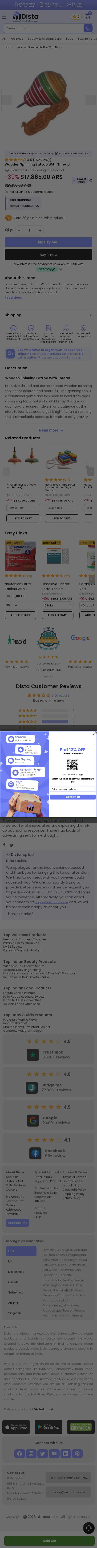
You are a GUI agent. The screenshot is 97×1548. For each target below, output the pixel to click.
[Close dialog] (95, 733)
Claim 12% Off (73, 796)
